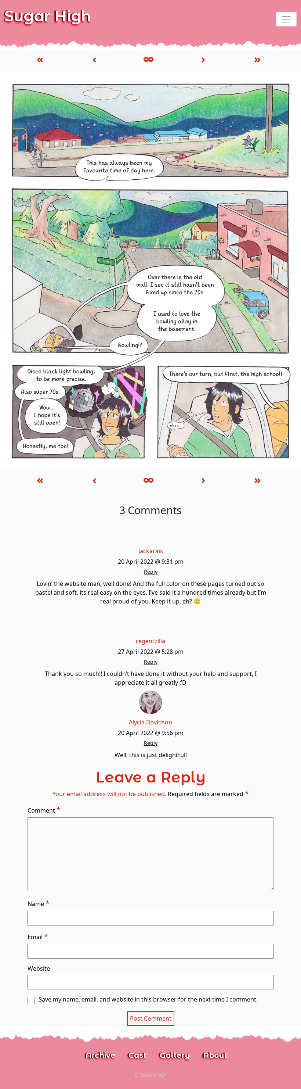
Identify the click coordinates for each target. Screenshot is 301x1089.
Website (39, 968)
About (215, 1055)
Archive (100, 1055)
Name (39, 903)
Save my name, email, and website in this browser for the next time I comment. (148, 999)
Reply (150, 571)
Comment (44, 810)
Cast (137, 1055)
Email (38, 936)
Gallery (175, 1055)
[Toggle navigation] (286, 19)
